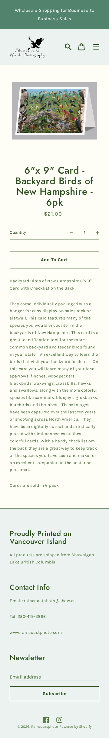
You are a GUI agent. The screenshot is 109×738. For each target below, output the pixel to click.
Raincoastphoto (44, 726)
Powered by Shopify (75, 726)
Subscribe (55, 693)
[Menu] (96, 46)
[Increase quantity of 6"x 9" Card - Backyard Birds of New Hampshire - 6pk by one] (97, 232)
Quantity (18, 232)
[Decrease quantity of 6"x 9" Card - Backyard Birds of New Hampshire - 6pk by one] (71, 232)
